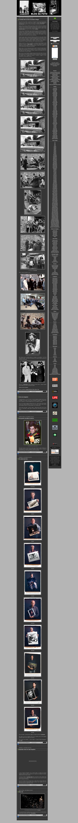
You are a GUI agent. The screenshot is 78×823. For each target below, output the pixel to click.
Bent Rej (55, 152)
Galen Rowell (55, 286)
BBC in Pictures (54, 193)
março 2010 (55, 117)
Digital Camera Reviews (55, 332)
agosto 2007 (55, 92)
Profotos (55, 150)
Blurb (55, 358)
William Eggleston (55, 300)
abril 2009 (54, 106)
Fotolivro (55, 360)
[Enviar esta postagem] (42, 391)
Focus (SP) (55, 245)
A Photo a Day (55, 189)
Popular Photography (55, 265)
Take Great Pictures (55, 211)
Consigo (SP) (55, 242)
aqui (21, 740)
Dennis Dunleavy (55, 206)
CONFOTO (55, 339)
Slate (36, 389)
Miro (55, 295)
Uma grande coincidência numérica (55, 79)
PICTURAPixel (55, 188)
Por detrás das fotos (55, 80)
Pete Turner (55, 306)
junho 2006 (55, 88)
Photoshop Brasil (55, 371)
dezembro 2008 (55, 102)
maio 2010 (55, 119)
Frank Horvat (55, 287)
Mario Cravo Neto (55, 299)
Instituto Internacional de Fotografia (55, 374)
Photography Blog (55, 329)
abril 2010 (54, 118)
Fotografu (54, 173)
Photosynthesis (55, 191)
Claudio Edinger (55, 281)
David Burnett (55, 288)
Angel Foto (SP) (54, 240)
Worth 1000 (55, 182)
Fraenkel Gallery (54, 199)
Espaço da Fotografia (55, 373)
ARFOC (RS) (55, 343)
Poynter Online (55, 190)
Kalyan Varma (55, 184)
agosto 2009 (55, 110)
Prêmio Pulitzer (29, 44)
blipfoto (55, 149)
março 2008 (55, 96)
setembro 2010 (55, 123)
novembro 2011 (55, 130)
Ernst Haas (55, 292)
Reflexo (55, 236)
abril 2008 (54, 97)
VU (54, 142)
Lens (55, 145)
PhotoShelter (55, 163)
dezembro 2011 (55, 131)
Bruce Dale (55, 293)
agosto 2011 (55, 128)
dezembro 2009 (55, 114)
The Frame (55, 155)
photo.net (54, 170)
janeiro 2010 (55, 115)
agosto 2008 (55, 101)
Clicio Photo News (55, 204)
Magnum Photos (54, 198)
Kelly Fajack (55, 183)
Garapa (55, 146)
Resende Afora (55, 195)
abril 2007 (54, 91)
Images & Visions (55, 202)
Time (38, 389)
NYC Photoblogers (55, 203)
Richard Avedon (55, 307)
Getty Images (55, 233)
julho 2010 (55, 121)
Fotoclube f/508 (55, 369)
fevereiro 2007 (55, 89)
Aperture (55, 153)
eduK (55, 366)
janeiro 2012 (55, 132)
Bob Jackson (26, 384)
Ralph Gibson (55, 297)
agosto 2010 (55, 122)
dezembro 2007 (55, 93)
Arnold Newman (55, 289)
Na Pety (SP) (55, 249)
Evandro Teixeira (55, 280)
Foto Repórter (55, 185)
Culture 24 (55, 174)
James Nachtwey (55, 282)
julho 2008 (55, 100)
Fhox (55, 269)
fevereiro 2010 (55, 116)
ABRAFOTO (55, 336)
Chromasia (55, 176)
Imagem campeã (55, 75)
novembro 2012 (55, 135)
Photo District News (55, 273)
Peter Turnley (55, 302)
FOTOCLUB (55, 338)
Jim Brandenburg (55, 303)
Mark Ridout (55, 159)
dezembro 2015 (55, 137)
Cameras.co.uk (55, 328)
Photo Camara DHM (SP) (55, 252)
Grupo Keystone (54, 231)
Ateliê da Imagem (55, 372)
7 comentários (38, 785)
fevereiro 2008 (55, 95)
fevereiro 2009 (55, 104)
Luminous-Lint (55, 192)
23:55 (30, 411)
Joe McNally (55, 156)
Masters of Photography (55, 309)
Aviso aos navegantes (55, 78)
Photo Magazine (54, 272)
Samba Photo (55, 232)
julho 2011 (54, 127)
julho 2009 (55, 109)
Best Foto (54, 171)
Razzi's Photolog (55, 200)
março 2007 (55, 90)
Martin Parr (55, 157)
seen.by (55, 147)
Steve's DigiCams (55, 330)
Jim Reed (54, 172)
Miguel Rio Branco (55, 308)
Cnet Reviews (55, 327)
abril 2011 (54, 125)
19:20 (30, 784)
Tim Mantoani (43, 734)
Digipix (55, 359)
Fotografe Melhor (55, 267)
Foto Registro (55, 361)
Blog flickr (54, 154)
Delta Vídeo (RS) (55, 248)
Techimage (55, 368)
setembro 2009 (55, 111)
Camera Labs (55, 326)
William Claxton (55, 291)
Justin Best (55, 175)
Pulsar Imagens (55, 235)
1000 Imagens (55, 164)
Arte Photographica (55, 210)
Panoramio (55, 177)
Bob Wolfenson (55, 298)
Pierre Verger (55, 290)
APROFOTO (55, 337)
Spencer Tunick (55, 196)
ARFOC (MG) (55, 340)
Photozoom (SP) (54, 250)
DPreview (54, 324)
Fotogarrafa (55, 161)
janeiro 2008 (55, 94)
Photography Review (55, 331)
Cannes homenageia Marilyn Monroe (55, 84)
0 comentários (38, 815)
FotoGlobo (55, 169)
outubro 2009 (55, 112)
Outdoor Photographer (55, 274)
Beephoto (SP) (55, 244)
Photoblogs (55, 180)
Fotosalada (55, 181)
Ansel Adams (55, 285)
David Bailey (55, 284)
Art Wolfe (54, 304)
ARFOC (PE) (55, 344)
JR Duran (54, 294)
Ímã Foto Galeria (55, 370)
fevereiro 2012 (55, 133)
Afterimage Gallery (55, 209)
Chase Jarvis (55, 160)
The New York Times (28, 389)
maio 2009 (55, 107)
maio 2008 (55, 98)
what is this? (54, 57)
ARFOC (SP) (55, 342)
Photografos (55, 168)
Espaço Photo (55, 167)
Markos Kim (55, 158)
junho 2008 (55, 99)
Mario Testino (55, 296)
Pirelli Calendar (55, 197)
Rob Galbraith (55, 186)
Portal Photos (55, 165)
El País (33, 389)
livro (32, 734)
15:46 (30, 742)
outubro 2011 (55, 129)
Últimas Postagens (55, 138)
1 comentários (38, 411)
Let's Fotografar (55, 201)
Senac (55, 367)
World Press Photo (55, 207)
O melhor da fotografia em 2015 (55, 72)
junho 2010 (55, 120)
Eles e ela (54, 83)
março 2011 (55, 124)
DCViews (55, 323)
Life (55, 270)
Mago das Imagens (55, 255)
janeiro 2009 (55, 103)
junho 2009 (55, 108)
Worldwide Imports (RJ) (55, 251)
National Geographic (55, 266)
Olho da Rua (55, 162)
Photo (55, 271)
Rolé (55, 144)
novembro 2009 (55, 113)
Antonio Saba (55, 166)
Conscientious (55, 187)
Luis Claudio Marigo (55, 301)
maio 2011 (55, 126)
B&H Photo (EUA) (55, 241)
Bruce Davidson (54, 283)
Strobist (55, 148)
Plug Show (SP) (54, 243)
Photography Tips (55, 205)
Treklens (55, 151)
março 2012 (55, 134)
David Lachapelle (55, 305)
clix (54, 143)
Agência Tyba (55, 230)
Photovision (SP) (55, 247)
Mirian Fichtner (55, 194)
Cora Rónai (55, 178)
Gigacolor (54, 256)
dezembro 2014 (55, 136)
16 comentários (38, 391)
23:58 (30, 391)
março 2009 (55, 105)
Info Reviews (55, 325)
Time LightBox (35, 270)
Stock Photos (55, 234)
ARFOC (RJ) (55, 341)
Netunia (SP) (55, 246)
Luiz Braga (55, 179)
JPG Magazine (55, 268)
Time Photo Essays (55, 208)
